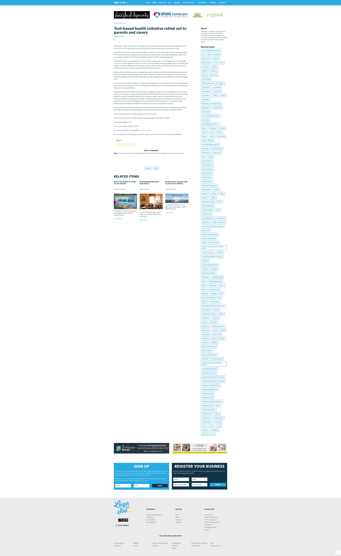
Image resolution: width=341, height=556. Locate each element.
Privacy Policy (208, 515)
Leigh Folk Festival (207, 218)
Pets (221, 293)
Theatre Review (218, 418)
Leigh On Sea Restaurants (154, 515)
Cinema (204, 75)
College (221, 83)
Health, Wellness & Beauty (199, 543)
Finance (219, 132)
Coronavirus (206, 95)
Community (205, 87)
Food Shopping (176, 543)
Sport (218, 405)
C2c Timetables (151, 522)
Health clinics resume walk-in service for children (176, 183)
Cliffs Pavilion (206, 79)
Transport (218, 422)
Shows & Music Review (209, 346)
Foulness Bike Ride (207, 140)
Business (215, 58)
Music (204, 281)
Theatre (217, 414)
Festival (204, 132)
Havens (211, 156)
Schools (132, 144)
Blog (209, 54)
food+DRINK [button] (202, 2)
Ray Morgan (205, 318)
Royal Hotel (216, 334)
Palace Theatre (214, 289)
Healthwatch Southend (209, 185)
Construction (206, 91)
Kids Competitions (207, 206)
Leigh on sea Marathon (209, 238)
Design (215, 95)
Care (222, 62)
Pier (219, 297)
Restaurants (206, 330)
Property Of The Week (209, 314)
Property (216, 310)
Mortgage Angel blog (208, 273)
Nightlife (135, 543)
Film (212, 132)
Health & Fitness (121, 144)
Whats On (205, 434)
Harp (203, 156)
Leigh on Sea (206, 230)
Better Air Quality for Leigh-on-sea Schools (125, 183)
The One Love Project (208, 409)
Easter (223, 95)
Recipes (204, 322)
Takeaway (155, 545)
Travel (204, 426)
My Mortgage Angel (215, 281)
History (216, 189)
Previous (148, 168)
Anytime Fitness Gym (213, 50)
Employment (206, 107)
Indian (222, 193)
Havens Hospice (207, 161)
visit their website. (145, 130)
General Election (217, 148)
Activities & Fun (215, 545)
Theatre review (206, 422)
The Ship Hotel (206, 414)
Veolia (219, 426)
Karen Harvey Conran (208, 201)
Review (215, 330)
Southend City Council (209, 373)
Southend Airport (217, 359)
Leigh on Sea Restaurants (160, 543)
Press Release (214, 301)
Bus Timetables (151, 520)
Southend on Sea (207, 405)
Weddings (215, 430)
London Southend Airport (210, 265)
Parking (214, 293)
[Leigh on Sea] (127, 507)
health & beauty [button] (189, 2)
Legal (218, 210)
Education (205, 99)
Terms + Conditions (210, 520)
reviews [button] (177, 2)
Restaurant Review (218, 326)
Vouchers (178, 522)
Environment (206, 112)
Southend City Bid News (209, 369)
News (148, 2)
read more (117, 218)
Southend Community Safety (211, 385)
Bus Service (205, 58)
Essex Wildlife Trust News (210, 124)
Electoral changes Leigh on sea (211, 103)
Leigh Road (205, 222)
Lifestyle (220, 252)
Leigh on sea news (208, 252)
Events (204, 128)
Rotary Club (206, 334)
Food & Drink (221, 136)
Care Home (205, 67)
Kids (220, 201)
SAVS (214, 338)
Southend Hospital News (209, 389)
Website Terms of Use (211, 517)
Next (156, 168)
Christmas (214, 71)
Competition (217, 87)
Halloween (217, 152)
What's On (162, 2)
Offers (154, 2)
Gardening (205, 148)
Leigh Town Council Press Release (212, 226)
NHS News (213, 285)
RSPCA (221, 314)
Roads (223, 330)
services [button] (222, 2)
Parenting (205, 293)
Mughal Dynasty (218, 277)
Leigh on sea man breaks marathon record (213, 247)
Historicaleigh (206, 189)
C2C (216, 62)
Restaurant (205, 326)
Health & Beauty (207, 177)
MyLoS (204, 285)
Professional (206, 310)
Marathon (214, 269)
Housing (213, 193)
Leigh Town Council (219, 222)
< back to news (120, 23)
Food (211, 136)
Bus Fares (217, 54)
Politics (204, 301)
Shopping (214, 342)
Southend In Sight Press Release (212, 401)
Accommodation (119, 543)
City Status (213, 75)
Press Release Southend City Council (213, 305)
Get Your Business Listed (211, 522)
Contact (206, 529)
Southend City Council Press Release (213, 377)
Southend (205, 359)
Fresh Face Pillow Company (210, 144)
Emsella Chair (218, 107)
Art (203, 54)
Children (204, 71)
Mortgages (205, 277)
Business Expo (206, 62)
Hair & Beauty (206, 152)
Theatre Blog (206, 418)
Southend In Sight (207, 393)
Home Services (195, 545)
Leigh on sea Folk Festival (209, 234)
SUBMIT (160, 485)
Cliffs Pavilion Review (208, 83)
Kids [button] (169, 2)
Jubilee (213, 197)
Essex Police (206, 120)
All (203, 50)
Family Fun (213, 128)
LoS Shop (205, 260)
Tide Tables (149, 517)
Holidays (204, 193)
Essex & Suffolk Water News (210, 116)
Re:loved (215, 318)
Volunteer (205, 430)
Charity (214, 67)
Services (135, 545)
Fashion (222, 128)
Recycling (214, 322)
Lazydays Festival (207, 210)
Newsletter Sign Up (210, 527)
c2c (213, 434)
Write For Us (208, 525)
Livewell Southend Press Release (212, 256)
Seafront (204, 342)
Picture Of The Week (208, 297)
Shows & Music (206, 350)
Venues (174, 548)
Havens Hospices (207, 165)
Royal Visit (205, 338)
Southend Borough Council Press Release (212, 363)
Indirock (204, 197)
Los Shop (205, 269)
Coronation (217, 91)
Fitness (204, 136)
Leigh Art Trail (206, 214)
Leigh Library (221, 218)
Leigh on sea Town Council (210, 242)
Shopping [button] (212, 2)
